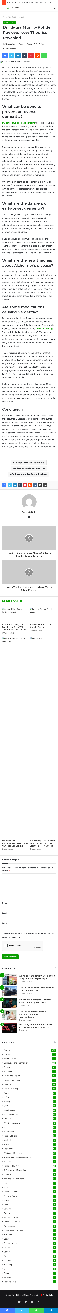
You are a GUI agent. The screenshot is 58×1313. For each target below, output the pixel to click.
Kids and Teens (10, 1196)
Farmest (7, 1277)
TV (5, 1256)
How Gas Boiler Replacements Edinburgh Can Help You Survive (15, 843)
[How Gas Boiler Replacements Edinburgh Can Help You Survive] (15, 737)
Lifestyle (7, 1084)
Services (7, 1067)
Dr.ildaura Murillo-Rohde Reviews (18, 123)
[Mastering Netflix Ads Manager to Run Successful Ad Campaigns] (9, 1028)
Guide (6, 1106)
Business (7, 1054)
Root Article (10, 44)
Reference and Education (15, 1170)
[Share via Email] (40, 485)
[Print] (45, 485)
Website (5, 923)
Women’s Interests (12, 1217)
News (6, 1200)
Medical (7, 1140)
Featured (7, 1050)
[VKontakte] (35, 485)
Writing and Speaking (13, 1153)
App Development (11, 1114)
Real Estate (9, 1149)
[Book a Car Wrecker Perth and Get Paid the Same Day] (9, 991)
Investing (8, 1265)
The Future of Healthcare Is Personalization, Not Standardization (32, 1014)
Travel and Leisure (12, 1076)
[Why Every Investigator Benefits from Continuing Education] (9, 1003)
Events (7, 1213)
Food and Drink (10, 1136)
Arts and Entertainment (14, 1179)
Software (8, 1097)
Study (6, 1239)
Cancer (7, 1273)
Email (5, 913)
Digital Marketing (11, 1089)
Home (7, 17)
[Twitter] (10, 485)
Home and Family (11, 1166)
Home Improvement (12, 1080)
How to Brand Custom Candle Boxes (41, 625)
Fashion (7, 1093)
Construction (9, 1174)
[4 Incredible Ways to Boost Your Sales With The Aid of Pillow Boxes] (15, 615)
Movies (7, 1247)
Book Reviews (10, 1282)
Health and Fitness (12, 1059)
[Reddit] (30, 485)
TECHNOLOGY (10, 1260)
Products (8, 1144)
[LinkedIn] (15, 485)
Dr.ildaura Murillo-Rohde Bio (29, 462)
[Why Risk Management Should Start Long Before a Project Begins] (9, 979)
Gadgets (7, 1209)
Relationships (9, 1226)
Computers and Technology (16, 1063)
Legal (6, 1183)
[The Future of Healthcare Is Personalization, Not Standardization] (9, 1015)
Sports (6, 1187)
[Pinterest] (25, 485)
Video (6, 1269)
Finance (7, 1119)
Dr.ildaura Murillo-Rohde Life (29, 468)
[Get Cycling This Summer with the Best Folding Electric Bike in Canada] (43, 737)
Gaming (7, 1101)
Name (5, 903)
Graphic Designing (12, 1222)
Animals (7, 1162)
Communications (11, 1192)
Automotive (9, 1131)
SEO (5, 1127)
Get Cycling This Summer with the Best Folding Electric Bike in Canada (42, 843)
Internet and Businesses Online (17, 1157)
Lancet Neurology (44, 328)
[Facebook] (4, 485)
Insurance (8, 1234)
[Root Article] (13, 8)
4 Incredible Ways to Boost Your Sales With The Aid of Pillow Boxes (14, 627)
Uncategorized (17, 17)
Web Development (12, 1123)
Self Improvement (11, 1243)
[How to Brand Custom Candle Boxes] (43, 615)
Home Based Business (13, 1230)
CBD (6, 1204)
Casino (7, 1252)
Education (8, 1071)
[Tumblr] (20, 485)
